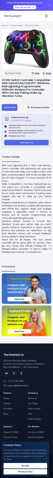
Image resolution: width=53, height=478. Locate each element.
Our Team (33, 403)
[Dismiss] (49, 5)
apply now (19, 299)
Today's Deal (16, 25)
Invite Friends (34, 419)
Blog (6, 413)
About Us (32, 398)
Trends (7, 403)
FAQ (30, 413)
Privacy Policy (10, 437)
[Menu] (46, 16)
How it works (34, 408)
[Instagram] (14, 373)
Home (5, 25)
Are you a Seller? (36, 432)
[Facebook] (21, 373)
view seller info (26, 142)
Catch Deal (10, 107)
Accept (25, 465)
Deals (6, 398)
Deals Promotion (36, 437)
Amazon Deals (32, 25)
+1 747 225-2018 (15, 381)
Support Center (11, 432)
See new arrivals (23, 7)
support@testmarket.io (18, 385)
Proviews (8, 408)
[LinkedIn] (6, 373)
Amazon (28, 120)
